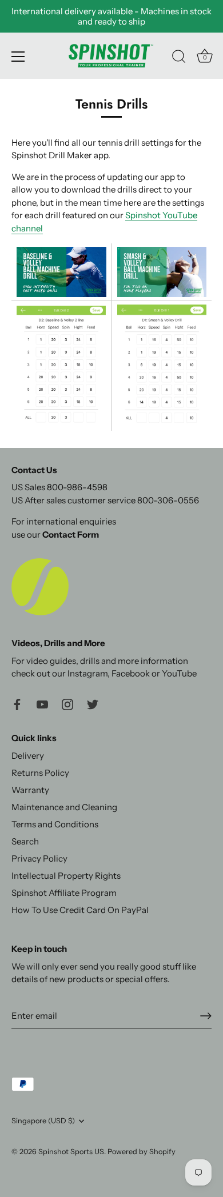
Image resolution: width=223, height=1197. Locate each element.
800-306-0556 (168, 500)
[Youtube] (42, 703)
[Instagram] (67, 703)
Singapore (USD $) (43, 1120)
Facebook (131, 673)
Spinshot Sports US (71, 1151)
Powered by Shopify (141, 1151)
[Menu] (18, 56)
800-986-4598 (77, 487)
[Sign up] (206, 1016)
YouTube (179, 673)
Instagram (87, 673)
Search (25, 841)
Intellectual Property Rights (66, 875)
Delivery (27, 755)
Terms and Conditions (54, 824)
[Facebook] (17, 703)
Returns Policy (40, 772)
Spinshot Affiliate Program (64, 892)
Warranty (30, 789)
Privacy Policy (39, 858)
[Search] (179, 58)
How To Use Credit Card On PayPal (80, 909)
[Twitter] (92, 703)
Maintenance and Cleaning (64, 807)
